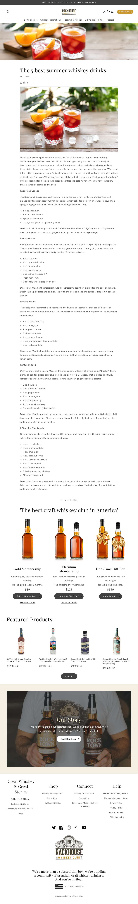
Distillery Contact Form (83, 793)
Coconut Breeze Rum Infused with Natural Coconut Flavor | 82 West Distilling (116, 661)
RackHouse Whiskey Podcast (20, 809)
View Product (110, 596)
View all (69, 676)
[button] (9, 11)
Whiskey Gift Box (53, 803)
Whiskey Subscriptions (52, 793)
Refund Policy (116, 803)
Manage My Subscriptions (116, 798)
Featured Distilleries (20, 804)
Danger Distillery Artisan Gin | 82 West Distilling (84, 660)
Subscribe (124, 11)
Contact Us (84, 798)
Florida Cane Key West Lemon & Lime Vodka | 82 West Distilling (53, 660)
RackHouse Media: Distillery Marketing (85, 805)
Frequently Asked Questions (116, 793)
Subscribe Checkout (27, 596)
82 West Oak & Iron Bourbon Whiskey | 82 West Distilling (19, 660)
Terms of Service (115, 812)
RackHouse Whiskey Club (72, 896)
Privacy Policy (116, 808)
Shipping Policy (117, 817)
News (21, 813)
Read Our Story (68, 739)
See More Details (27, 602)
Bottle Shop (52, 798)
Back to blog (71, 499)
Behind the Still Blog (20, 799)
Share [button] (25, 83)
